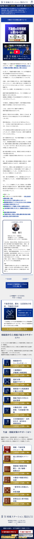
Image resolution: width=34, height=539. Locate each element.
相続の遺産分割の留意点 (10, 212)
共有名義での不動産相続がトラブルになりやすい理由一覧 (17, 285)
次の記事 (25, 278)
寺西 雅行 (17, 233)
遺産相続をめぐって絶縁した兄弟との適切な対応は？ (17, 206)
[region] (17, 269)
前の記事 (9, 278)
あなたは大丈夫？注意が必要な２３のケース (15, 200)
